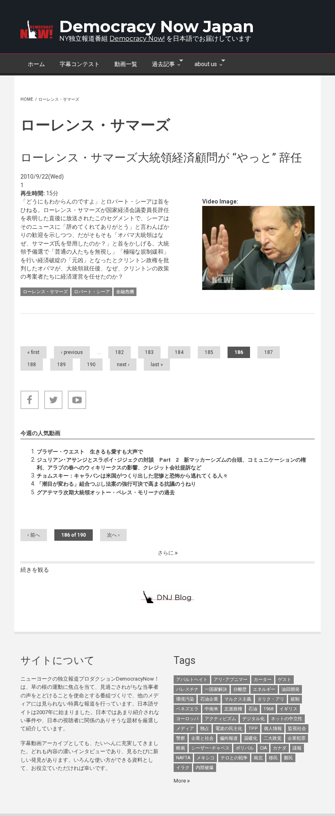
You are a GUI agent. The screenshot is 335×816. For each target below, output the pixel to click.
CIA (263, 748)
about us (202, 63)
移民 (273, 758)
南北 (258, 758)
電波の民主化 (228, 728)
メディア (185, 728)
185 (209, 352)
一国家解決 (216, 689)
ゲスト (284, 679)
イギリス (288, 709)
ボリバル (245, 748)
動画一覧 (125, 64)
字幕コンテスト (80, 64)
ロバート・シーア (92, 291)
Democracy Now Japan (156, 26)
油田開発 (290, 689)
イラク (183, 767)
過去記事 (160, 63)
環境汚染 (185, 699)
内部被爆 (205, 767)
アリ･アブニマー (231, 679)
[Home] (36, 29)
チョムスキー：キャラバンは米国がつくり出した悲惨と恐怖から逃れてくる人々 (132, 476)
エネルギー (264, 689)
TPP (253, 728)
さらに (166, 553)
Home (26, 99)
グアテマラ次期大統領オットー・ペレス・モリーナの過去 (106, 492)
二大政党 (272, 738)
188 (31, 364)
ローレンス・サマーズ (45, 291)
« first (33, 352)
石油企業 (209, 699)
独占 (204, 728)
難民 (288, 758)
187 (268, 352)
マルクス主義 (237, 699)
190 (91, 364)
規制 (294, 699)
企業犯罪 (297, 738)
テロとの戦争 (234, 758)
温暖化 (250, 738)
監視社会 (297, 728)
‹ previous (72, 352)
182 (119, 352)
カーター (263, 679)
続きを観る (34, 569)
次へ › (113, 535)
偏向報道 (229, 738)
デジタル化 (253, 718)
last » (157, 364)
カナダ (279, 748)
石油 (252, 709)
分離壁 (240, 689)
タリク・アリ (270, 699)
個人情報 (273, 728)
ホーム (36, 64)
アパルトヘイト (192, 679)
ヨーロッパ (187, 718)
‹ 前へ (33, 535)
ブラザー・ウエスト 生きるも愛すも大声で (90, 452)
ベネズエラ (187, 709)
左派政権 (233, 709)
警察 (180, 738)
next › (123, 364)
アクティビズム (220, 718)
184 (179, 352)
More (180, 781)
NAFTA (183, 758)
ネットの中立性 (286, 718)
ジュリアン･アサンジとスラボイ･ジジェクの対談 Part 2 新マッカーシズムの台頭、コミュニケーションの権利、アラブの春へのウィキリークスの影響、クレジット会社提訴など (171, 463)
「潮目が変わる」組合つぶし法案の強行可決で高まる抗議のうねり (116, 484)
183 (149, 352)
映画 (180, 748)
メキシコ (205, 758)
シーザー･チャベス (210, 748)
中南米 (211, 709)
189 (61, 364)
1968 (268, 709)
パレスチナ (187, 689)
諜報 (297, 748)
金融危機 (125, 291)
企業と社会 (202, 738)
